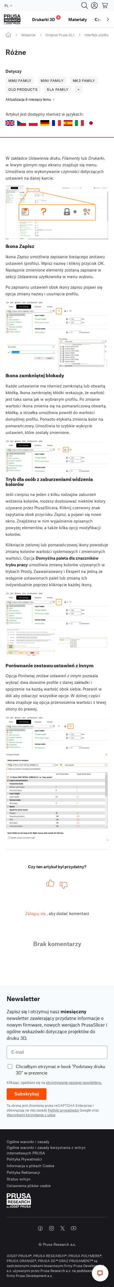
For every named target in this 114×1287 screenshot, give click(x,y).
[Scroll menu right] (108, 19)
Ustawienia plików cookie (29, 1185)
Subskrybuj (26, 1094)
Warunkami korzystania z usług (31, 1115)
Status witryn (18, 1179)
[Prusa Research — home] (12, 19)
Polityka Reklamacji (23, 1172)
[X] (62, 1228)
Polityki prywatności (63, 1110)
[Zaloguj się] (94, 5)
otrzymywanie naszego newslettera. (74, 1082)
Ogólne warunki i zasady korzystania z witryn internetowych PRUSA (46, 1150)
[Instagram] (51, 1228)
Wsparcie (28, 35)
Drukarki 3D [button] (45, 18)
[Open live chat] (100, 1273)
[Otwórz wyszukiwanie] (84, 5)
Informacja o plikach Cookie (30, 1165)
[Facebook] (40, 1228)
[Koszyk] (105, 5)
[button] (10, 123)
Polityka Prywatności (24, 1159)
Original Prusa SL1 (59, 35)
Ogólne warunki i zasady (28, 1141)
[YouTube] (73, 1228)
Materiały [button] (77, 19)
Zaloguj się (35, 913)
